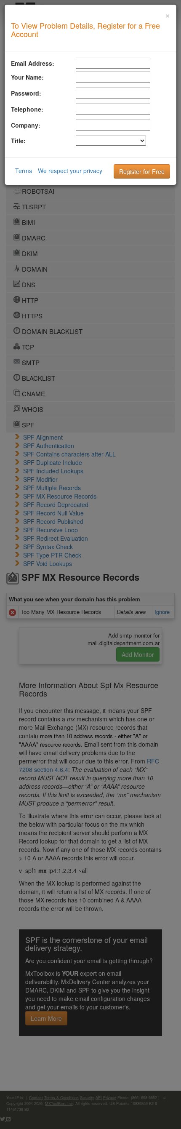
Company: (25, 125)
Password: (26, 93)
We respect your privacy (70, 170)
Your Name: (27, 77)
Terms (23, 170)
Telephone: (27, 109)
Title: (18, 140)
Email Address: (32, 63)
